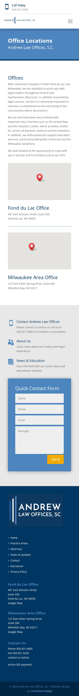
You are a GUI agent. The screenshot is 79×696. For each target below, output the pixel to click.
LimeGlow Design (41, 691)
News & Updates (20, 554)
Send (55, 459)
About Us (24, 341)
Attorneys (16, 549)
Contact (15, 560)
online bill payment (20, 664)
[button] (40, 177)
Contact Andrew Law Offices (38, 321)
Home (14, 537)
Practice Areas (19, 543)
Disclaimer (17, 566)
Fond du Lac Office (28, 208)
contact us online (18, 657)
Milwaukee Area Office (33, 277)
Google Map (15, 603)
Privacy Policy (18, 571)
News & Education (31, 360)
